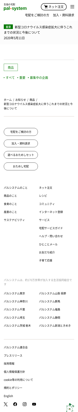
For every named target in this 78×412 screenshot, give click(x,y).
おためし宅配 (21, 166)
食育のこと (10, 204)
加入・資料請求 (63, 15)
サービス (44, 220)
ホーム (8, 99)
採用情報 (9, 363)
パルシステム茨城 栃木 (17, 325)
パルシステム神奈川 (16, 301)
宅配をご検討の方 (37, 15)
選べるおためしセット (21, 155)
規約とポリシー (13, 387)
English (8, 396)
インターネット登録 (51, 212)
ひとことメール (48, 244)
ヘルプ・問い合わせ (51, 236)
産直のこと (10, 212)
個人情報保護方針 (14, 371)
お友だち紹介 (47, 252)
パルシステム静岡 (49, 317)
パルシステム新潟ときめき (55, 325)
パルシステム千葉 (14, 309)
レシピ (43, 195)
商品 (11, 67)
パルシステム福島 (49, 309)
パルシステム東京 (14, 293)
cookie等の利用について (18, 379)
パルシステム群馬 (49, 301)
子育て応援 (45, 260)
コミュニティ (47, 204)
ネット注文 (56, 6)
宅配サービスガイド (51, 228)
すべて (10, 77)
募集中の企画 (39, 77)
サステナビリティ (14, 220)
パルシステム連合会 (16, 347)
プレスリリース (13, 355)
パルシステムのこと (16, 187)
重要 (22, 77)
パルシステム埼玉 (14, 317)
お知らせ (20, 99)
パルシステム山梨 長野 (52, 293)
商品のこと (10, 195)
